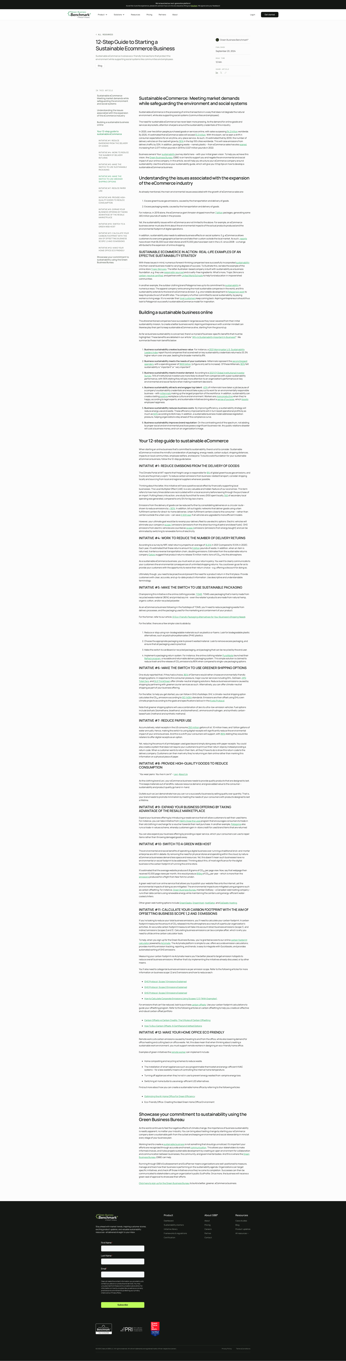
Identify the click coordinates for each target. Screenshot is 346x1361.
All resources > (242, 1233)
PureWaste (227, 655)
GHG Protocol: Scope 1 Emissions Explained (165, 981)
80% (242, 364)
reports (243, 238)
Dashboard (168, 1220)
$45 (226, 495)
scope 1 (168, 524)
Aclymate (165, 943)
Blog (237, 1225)
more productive (225, 396)
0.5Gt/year (186, 514)
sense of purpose (225, 399)
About (207, 1220)
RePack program (152, 658)
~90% (172, 508)
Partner (207, 1233)
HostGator (210, 902)
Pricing (207, 1225)
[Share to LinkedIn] (217, 73)
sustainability (168, 154)
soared (243, 144)
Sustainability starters (174, 1225)
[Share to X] (221, 73)
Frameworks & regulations (175, 1233)
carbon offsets (199, 1004)
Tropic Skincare (159, 269)
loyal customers (188, 298)
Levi (176, 774)
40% (205, 387)
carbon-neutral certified (151, 275)
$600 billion (185, 364)
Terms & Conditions (243, 1349)
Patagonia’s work (236, 291)
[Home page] (123, 1217)
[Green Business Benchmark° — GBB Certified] (104, 1329)
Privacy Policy (227, 1349)
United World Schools (192, 275)
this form (194, 6)
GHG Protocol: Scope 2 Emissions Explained (165, 987)
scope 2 (190, 527)
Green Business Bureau (161, 157)
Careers (208, 1229)
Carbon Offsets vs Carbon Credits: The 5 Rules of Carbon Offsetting (177, 1020)
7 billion (219, 212)
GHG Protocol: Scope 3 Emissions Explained (165, 992)
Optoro (152, 554)
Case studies (241, 1220)
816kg (199, 873)
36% (181, 141)
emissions (144, 876)
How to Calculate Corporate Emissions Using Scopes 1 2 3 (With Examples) (180, 998)
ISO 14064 (187, 697)
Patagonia (236, 824)
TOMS (199, 594)
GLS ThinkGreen (162, 681)
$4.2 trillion (232, 131)
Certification (169, 1237)
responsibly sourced (174, 272)
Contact (208, 1237)
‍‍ (270, 14)
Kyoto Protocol (217, 700)
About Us (183, 774)
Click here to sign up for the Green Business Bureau (164, 1183)
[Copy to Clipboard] (225, 73)
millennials (165, 393)
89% (223, 733)
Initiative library (170, 1229)
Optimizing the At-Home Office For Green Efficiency (169, 1096)
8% (208, 472)
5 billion (196, 548)
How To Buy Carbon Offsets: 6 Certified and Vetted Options (173, 1025)
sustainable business (173, 1144)
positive (164, 396)
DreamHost (198, 902)
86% (186, 674)
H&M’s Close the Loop (189, 820)
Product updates (242, 1229)
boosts (245, 399)
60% (155, 413)
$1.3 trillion (200, 134)
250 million (193, 727)
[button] (102, 14)
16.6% (208, 544)
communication (198, 1147)
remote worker (178, 1052)
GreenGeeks (185, 902)
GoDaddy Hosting (228, 902)
